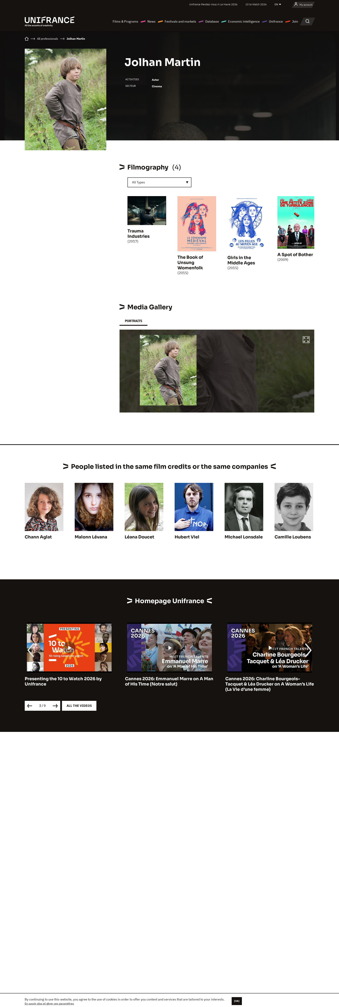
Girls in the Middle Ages (241, 260)
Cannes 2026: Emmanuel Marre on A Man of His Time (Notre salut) (69, 681)
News (151, 21)
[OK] (236, 1001)
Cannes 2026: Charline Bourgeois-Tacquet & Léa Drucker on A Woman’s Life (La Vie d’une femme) (169, 684)
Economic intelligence (244, 21)
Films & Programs (125, 21)
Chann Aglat (38, 537)
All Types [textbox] (138, 182)
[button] (306, 340)
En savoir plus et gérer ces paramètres (49, 1003)
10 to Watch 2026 (256, 4)
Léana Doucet (139, 537)
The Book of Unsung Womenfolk (190, 263)
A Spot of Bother (295, 254)
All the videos (79, 706)
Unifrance (276, 21)
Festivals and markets (180, 21)
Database (212, 21)
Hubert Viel (187, 537)
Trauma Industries (138, 233)
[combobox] (159, 182)
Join (295, 21)
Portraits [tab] (133, 321)
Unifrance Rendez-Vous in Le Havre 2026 (213, 4)
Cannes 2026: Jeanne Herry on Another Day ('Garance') (267, 681)
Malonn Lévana (91, 537)
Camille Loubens (293, 537)
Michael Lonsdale (244, 537)
